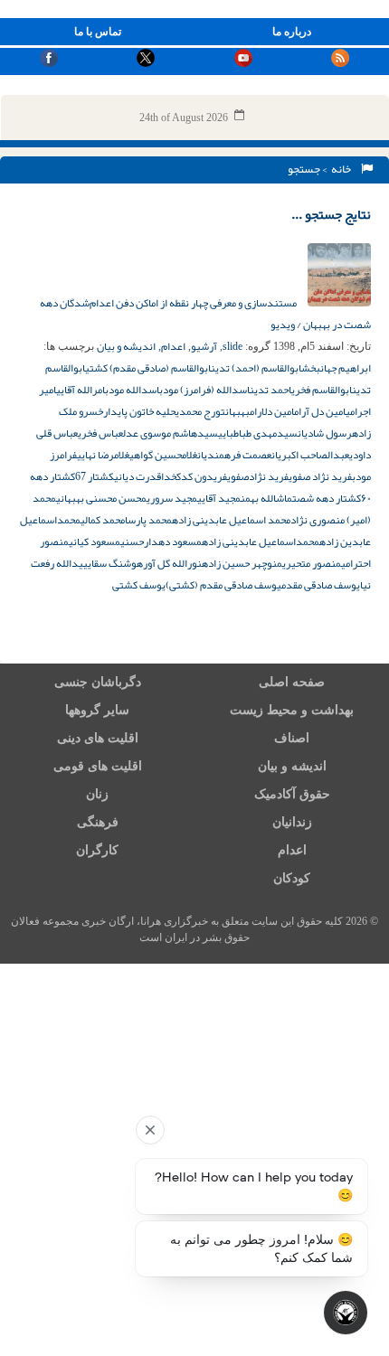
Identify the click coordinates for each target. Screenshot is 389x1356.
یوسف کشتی (139, 585)
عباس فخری (100, 433)
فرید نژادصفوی (258, 476)
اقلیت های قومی (97, 766)
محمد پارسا (148, 520)
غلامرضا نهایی (103, 455)
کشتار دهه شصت (326, 498)
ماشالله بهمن (266, 498)
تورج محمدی (200, 411)
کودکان (291, 878)
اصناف (291, 738)
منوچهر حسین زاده (242, 563)
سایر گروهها (97, 710)
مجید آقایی (219, 498)
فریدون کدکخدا (194, 476)
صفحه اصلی (292, 682)
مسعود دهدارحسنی (161, 541)
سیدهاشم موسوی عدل (170, 433)
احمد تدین (270, 389)
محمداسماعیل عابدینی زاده (260, 541)
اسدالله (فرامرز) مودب (204, 389)
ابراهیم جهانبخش (336, 368)
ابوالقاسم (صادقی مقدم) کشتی (148, 368)
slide (232, 346)
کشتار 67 (94, 476)
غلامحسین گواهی (163, 455)
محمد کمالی (103, 520)
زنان (97, 794)
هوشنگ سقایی (113, 563)
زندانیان (292, 822)
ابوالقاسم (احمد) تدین (256, 368)
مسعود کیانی (94, 541)
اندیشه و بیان (126, 346)
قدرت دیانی (137, 476)
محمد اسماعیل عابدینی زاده (231, 520)
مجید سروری (172, 498)
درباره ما (291, 31)
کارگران (97, 850)
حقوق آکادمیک (292, 794)
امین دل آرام (320, 411)
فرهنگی (98, 822)
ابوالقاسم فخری (321, 389)
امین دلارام (272, 411)
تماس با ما (97, 31)
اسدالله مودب (132, 389)
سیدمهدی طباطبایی (258, 433)
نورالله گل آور (172, 563)
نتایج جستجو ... (331, 214)
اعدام (173, 346)
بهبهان (237, 411)
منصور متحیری (311, 563)
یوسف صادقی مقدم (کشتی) (223, 585)
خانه (343, 169)
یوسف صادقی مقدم (320, 585)
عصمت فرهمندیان (234, 455)
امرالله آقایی (80, 389)
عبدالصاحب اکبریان (310, 455)
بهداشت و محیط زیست (292, 710)
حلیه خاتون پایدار (139, 411)
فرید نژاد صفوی (320, 476)
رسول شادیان (325, 433)
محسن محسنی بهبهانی (101, 498)
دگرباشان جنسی (97, 682)
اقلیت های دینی (97, 738)
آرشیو (204, 346)
